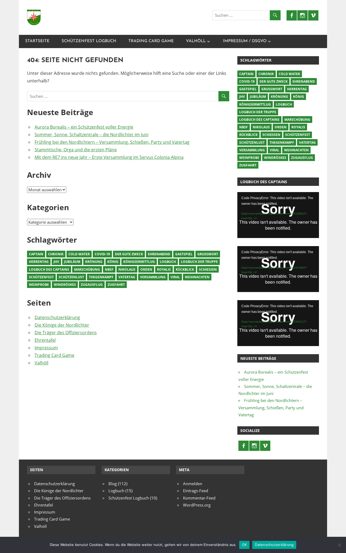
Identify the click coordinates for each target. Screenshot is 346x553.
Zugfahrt (116, 284)
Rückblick (185, 269)
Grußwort (207, 254)
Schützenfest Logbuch (89, 41)
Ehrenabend (159, 254)
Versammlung (153, 277)
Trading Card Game (151, 41)
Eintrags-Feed (195, 490)
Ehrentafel (45, 340)
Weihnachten (197, 277)
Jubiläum (72, 261)
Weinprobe (39, 284)
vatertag (126, 277)
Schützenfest (41, 277)
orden (146, 269)
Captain (36, 254)
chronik (56, 254)
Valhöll (196, 41)
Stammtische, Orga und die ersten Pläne (76, 150)
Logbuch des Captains (49, 269)
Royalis (164, 269)
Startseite (37, 41)
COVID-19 (102, 254)
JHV (56, 261)
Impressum (46, 348)
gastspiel (183, 254)
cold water (79, 254)
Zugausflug (92, 284)
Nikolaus (126, 269)
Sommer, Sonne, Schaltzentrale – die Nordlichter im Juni (91, 135)
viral (175, 277)
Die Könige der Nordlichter (62, 325)
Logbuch (168, 261)
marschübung (87, 269)
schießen (208, 269)
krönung (93, 261)
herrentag (39, 261)
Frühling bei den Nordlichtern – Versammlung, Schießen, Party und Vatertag (112, 142)
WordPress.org (197, 505)
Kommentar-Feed (199, 498)
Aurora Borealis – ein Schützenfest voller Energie (84, 127)
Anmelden (192, 483)
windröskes (65, 284)
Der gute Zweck (129, 254)
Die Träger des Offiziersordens (66, 333)
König (112, 261)
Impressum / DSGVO (245, 41)
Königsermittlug (139, 261)
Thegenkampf (101, 277)
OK (244, 544)
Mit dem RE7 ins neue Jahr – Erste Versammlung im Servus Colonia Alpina (109, 157)
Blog (112, 483)
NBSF (109, 269)
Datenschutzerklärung (57, 317)
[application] (278, 215)
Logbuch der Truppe (199, 261)
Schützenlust (71, 277)
